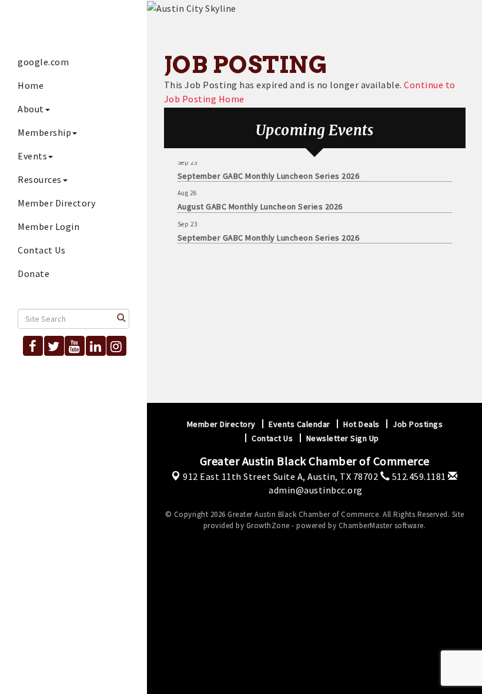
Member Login (48, 226)
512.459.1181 (418, 476)
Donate (33, 273)
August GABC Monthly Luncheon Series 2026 (260, 203)
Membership (44, 132)
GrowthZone (268, 525)
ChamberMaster (366, 525)
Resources (40, 179)
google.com (43, 62)
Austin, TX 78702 (280, 476)
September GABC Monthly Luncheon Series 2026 (269, 173)
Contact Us (41, 250)
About (31, 109)
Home (30, 85)
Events (32, 156)
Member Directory (56, 203)
